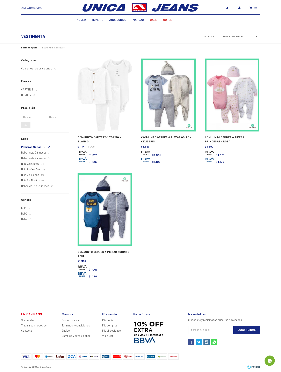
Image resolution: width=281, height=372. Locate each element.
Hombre (97, 19)
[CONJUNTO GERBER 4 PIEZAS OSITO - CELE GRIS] (168, 95)
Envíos (66, 330)
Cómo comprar (71, 320)
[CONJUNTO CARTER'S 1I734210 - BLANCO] (104, 95)
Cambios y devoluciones (76, 335)
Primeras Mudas (53, 47)
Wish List (107, 335)
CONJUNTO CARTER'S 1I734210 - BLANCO (99, 139)
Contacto (26, 330)
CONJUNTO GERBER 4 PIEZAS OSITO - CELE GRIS (166, 139)
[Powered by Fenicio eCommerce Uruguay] (253, 367)
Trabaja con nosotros (34, 325)
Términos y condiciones (76, 325)
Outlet (168, 19)
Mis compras (109, 325)
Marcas (138, 19)
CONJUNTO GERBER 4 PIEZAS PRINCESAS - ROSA (224, 139)
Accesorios (118, 19)
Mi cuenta (107, 320)
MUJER (81, 19)
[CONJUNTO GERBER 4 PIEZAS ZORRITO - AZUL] (104, 210)
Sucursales (28, 320)
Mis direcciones (111, 330)
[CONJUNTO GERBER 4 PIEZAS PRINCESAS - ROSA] (232, 95)
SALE (153, 19)
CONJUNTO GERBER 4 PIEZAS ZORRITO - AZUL (104, 254)
